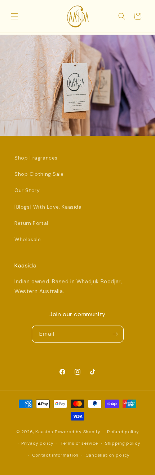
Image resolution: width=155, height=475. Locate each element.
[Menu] (14, 16)
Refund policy (123, 432)
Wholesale (27, 239)
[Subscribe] (115, 334)
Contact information (55, 455)
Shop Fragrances (36, 157)
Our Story (27, 190)
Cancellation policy (107, 455)
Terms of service (79, 443)
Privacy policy (37, 443)
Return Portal (31, 223)
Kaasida (44, 432)
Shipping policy (123, 443)
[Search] (122, 16)
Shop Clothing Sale (39, 174)
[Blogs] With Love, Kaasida (48, 207)
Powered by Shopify (78, 432)
